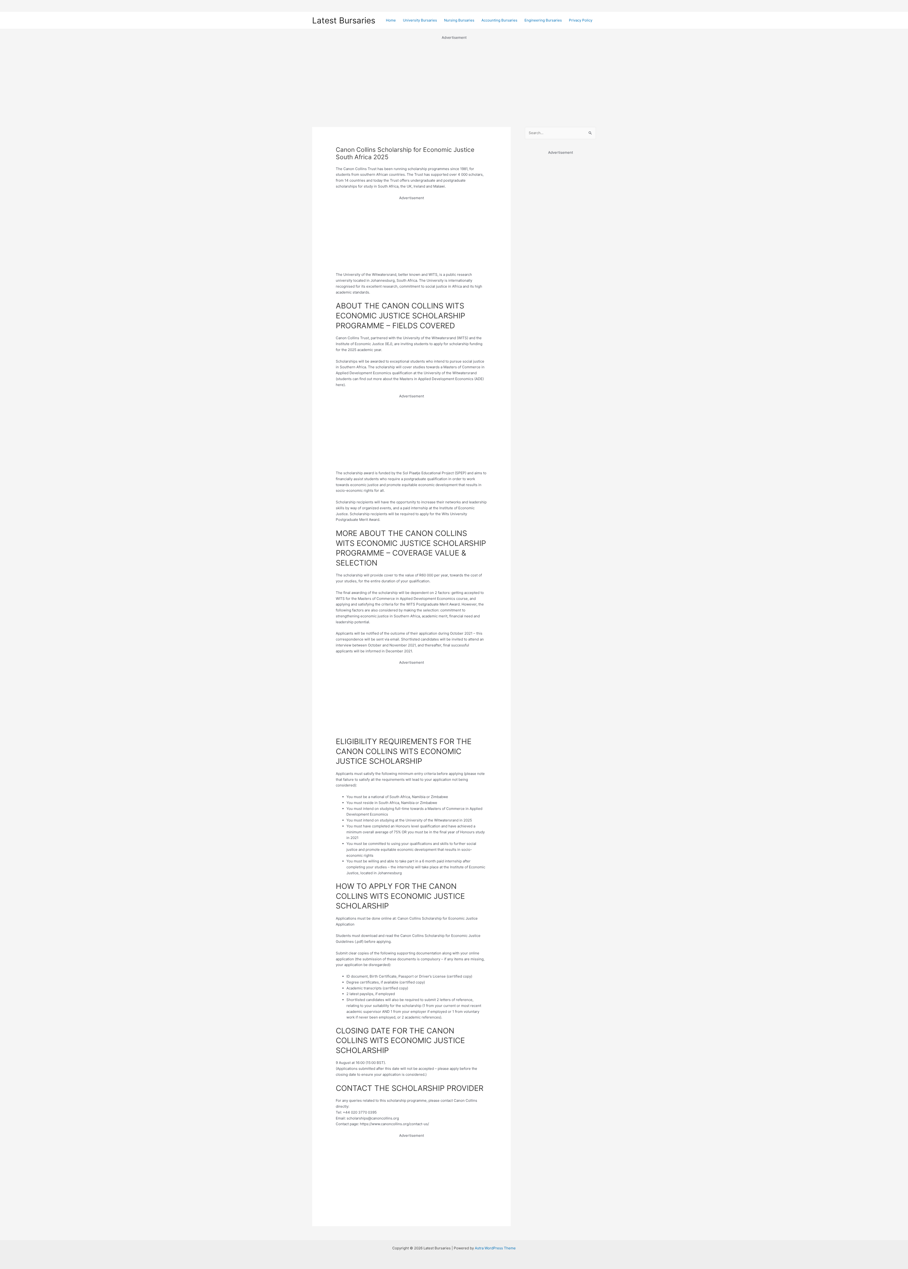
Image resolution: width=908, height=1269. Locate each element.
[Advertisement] (454, 74)
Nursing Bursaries (459, 20)
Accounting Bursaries (499, 20)
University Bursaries (420, 20)
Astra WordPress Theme (495, 1248)
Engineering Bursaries (543, 20)
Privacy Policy (580, 20)
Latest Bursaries (343, 20)
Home (391, 20)
